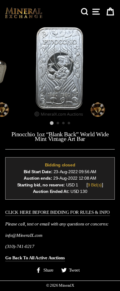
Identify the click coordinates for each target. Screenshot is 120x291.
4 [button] (69, 123)
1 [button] (52, 123)
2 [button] (58, 123)
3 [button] (63, 123)
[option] (60, 70)
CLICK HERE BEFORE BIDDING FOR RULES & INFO (57, 212)
